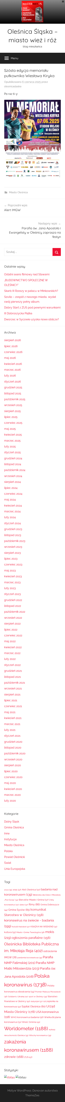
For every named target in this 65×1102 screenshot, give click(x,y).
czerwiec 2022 (13, 635)
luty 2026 (10, 375)
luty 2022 (10, 659)
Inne (7, 833)
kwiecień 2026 (13, 364)
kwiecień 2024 (13, 505)
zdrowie (14, 1057)
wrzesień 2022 (13, 617)
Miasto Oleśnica (18, 192)
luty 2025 (10, 446)
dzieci (24, 905)
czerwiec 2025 (13, 422)
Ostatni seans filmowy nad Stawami (26, 274)
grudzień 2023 (13, 529)
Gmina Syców (19, 909)
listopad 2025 (12, 393)
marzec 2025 (12, 440)
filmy (34, 904)
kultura (10, 932)
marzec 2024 (12, 511)
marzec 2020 (12, 794)
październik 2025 (14, 399)
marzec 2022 (12, 653)
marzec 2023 (12, 582)
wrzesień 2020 (13, 759)
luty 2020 (10, 800)
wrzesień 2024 (13, 476)
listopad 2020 (12, 747)
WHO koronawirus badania (27, 1017)
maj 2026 (10, 357)
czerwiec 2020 (13, 777)
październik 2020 (14, 753)
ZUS (28, 1057)
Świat (7, 862)
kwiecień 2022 (13, 647)
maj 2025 (10, 428)
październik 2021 (14, 682)
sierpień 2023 (12, 552)
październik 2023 (14, 541)
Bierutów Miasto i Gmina (33, 899)
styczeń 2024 (12, 523)
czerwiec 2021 (13, 706)
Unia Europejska (14, 868)
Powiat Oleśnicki (14, 857)
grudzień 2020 (13, 741)
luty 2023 (10, 588)
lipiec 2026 (11, 346)
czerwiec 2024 (13, 493)
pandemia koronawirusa (29, 958)
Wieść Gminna (31, 1022)
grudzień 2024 (13, 458)
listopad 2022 (12, 606)
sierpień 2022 (12, 623)
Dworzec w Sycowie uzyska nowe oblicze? (31, 319)
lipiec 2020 (11, 771)
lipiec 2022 (10, 629)
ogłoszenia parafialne (31, 938)
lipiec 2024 (11, 488)
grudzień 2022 (13, 600)
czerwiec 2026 (13, 352)
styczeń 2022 (12, 665)
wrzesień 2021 (13, 688)
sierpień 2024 (12, 481)
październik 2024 (14, 470)
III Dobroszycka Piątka (18, 313)
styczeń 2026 (12, 381)
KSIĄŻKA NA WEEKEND (44, 926)
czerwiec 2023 (13, 564)
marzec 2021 (12, 724)
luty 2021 (9, 730)
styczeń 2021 (12, 735)
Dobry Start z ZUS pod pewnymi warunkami (32, 307)
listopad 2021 (12, 676)
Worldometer (26, 1028)
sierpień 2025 (12, 411)
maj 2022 (10, 641)
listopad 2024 (12, 464)
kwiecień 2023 (13, 576)
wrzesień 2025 (13, 405)
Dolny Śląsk (11, 821)
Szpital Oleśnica (34, 1006)
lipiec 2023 (11, 558)
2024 (8, 890)
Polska (8, 851)
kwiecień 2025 (13, 434)
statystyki (37, 1001)
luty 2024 (10, 517)
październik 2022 (14, 611)
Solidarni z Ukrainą (18, 996)
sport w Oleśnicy (38, 996)
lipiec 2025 (11, 417)
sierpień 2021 (12, 694)
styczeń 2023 (12, 594)
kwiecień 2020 (13, 789)
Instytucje (10, 839)
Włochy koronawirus (40, 1035)
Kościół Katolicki (21, 927)
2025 (17, 890)
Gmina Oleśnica (14, 827)
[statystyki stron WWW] (9, 1077)
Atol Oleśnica (31, 889)
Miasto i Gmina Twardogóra (30, 932)
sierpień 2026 (12, 340)
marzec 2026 (12, 369)
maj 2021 (9, 712)
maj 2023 (10, 570)
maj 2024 (10, 499)
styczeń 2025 (12, 452)
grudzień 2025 (13, 387)
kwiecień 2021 (12, 718)
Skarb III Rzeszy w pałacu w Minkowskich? (31, 291)
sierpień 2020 (12, 765)
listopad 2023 (12, 535)
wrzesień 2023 (13, 546)
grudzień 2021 (13, 670)
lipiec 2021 (10, 700)
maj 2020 (10, 783)
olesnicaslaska (12, 86)
